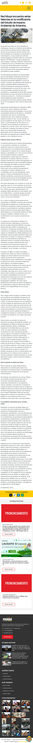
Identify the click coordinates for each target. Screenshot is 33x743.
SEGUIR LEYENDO (9, 534)
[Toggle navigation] (29, 8)
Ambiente (5, 559)
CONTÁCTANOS (7, 636)
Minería (4, 524)
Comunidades (6, 594)
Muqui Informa (9, 524)
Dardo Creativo (24, 741)
